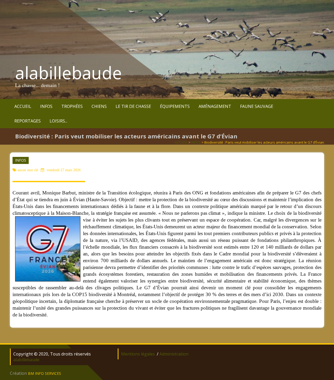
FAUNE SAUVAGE (256, 106)
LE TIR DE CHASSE (133, 106)
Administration (173, 354)
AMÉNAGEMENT (215, 106)
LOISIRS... (58, 121)
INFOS (46, 106)
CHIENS (99, 106)
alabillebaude (68, 72)
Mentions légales (138, 354)
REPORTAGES (27, 121)
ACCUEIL (22, 106)
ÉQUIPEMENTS (175, 106)
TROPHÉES (72, 106)
